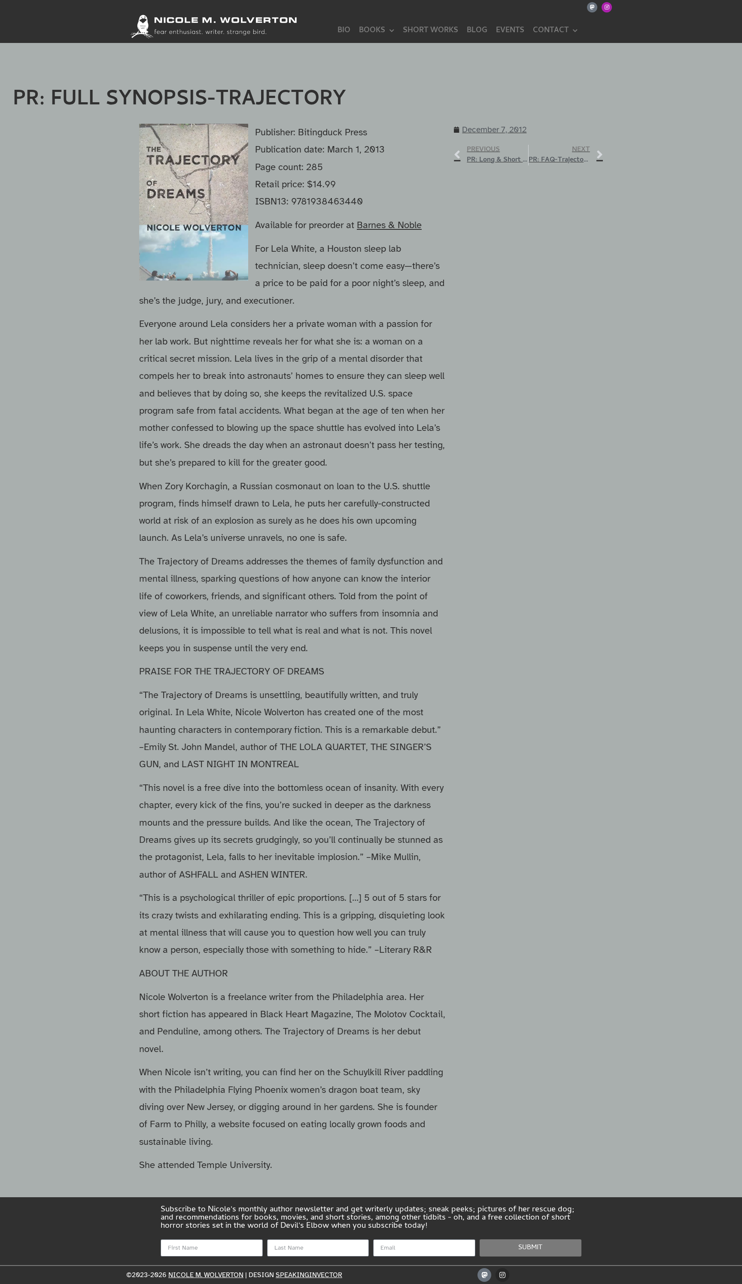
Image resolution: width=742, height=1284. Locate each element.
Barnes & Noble (389, 225)
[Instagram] (607, 7)
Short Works (430, 30)
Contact (551, 30)
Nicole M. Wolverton (205, 1275)
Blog (477, 30)
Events (510, 30)
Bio (344, 30)
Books (372, 30)
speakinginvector (309, 1275)
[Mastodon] (592, 7)
